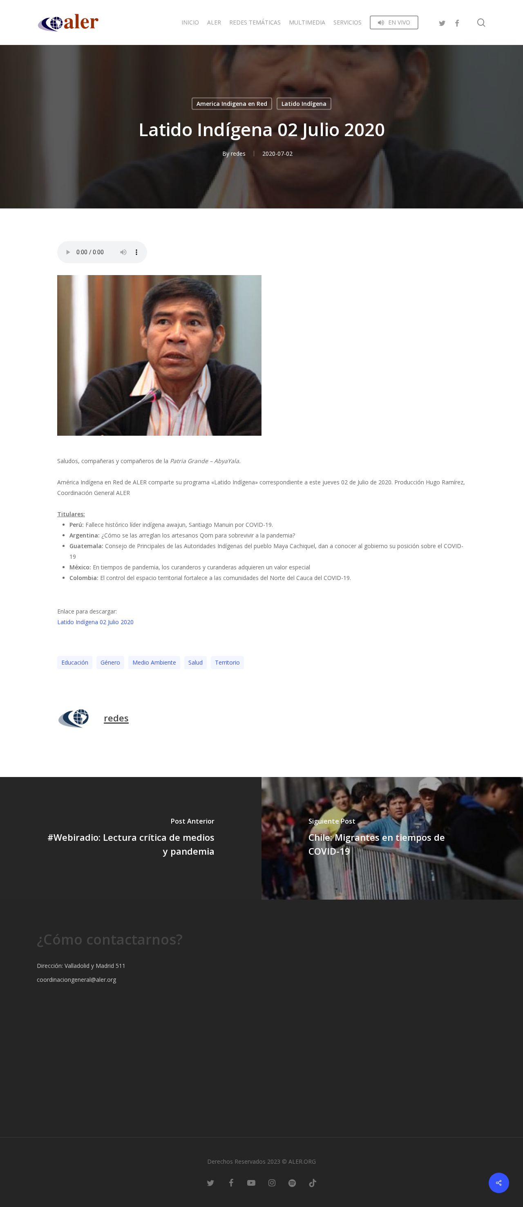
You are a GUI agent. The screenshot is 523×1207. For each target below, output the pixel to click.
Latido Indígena (304, 103)
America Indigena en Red (232, 103)
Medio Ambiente (154, 662)
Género (110, 662)
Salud (195, 662)
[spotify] (292, 1182)
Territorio (227, 662)
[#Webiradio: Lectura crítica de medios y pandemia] (131, 838)
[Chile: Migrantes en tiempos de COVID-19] (392, 838)
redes (238, 153)
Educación (74, 662)
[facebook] (456, 22)
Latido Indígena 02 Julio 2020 (95, 622)
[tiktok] (312, 1182)
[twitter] (442, 22)
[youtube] (251, 1182)
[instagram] (272, 1182)
